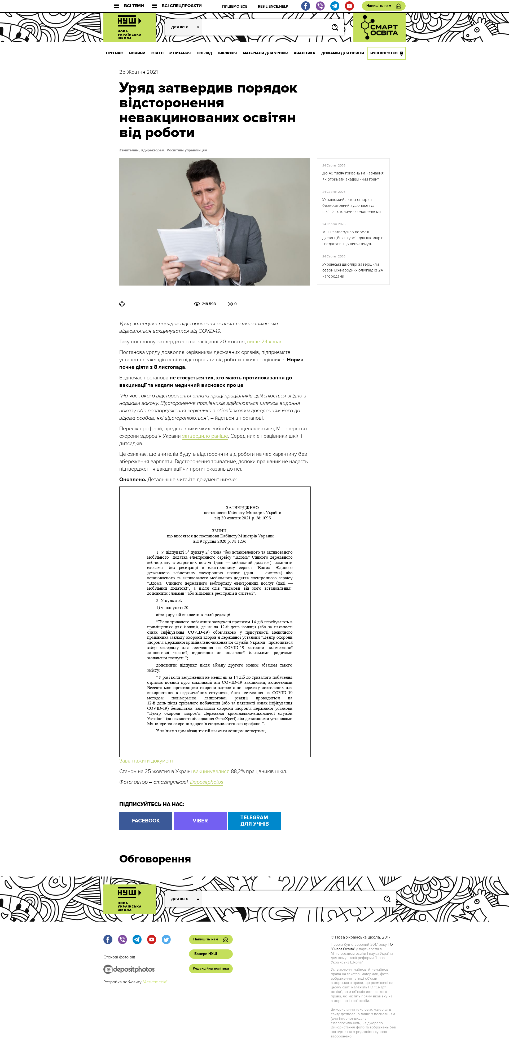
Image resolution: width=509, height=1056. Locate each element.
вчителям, (131, 150)
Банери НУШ (205, 954)
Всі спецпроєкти (182, 5)
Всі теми (134, 5)
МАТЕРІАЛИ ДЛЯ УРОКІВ (265, 53)
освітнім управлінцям (188, 150)
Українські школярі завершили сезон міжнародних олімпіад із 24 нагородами (352, 270)
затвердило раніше (205, 436)
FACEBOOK (146, 821)
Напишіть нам (378, 5)
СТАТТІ (157, 53)
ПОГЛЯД (204, 53)
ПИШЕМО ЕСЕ (234, 6)
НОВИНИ (137, 53)
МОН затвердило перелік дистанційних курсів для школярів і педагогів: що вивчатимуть (352, 238)
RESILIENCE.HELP (273, 6)
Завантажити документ (146, 761)
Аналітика (304, 53)
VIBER (200, 821)
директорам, (154, 150)
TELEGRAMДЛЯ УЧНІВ (254, 820)
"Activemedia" (155, 982)
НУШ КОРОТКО (384, 53)
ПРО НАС (114, 53)
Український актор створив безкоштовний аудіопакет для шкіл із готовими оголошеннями (351, 205)
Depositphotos (206, 782)
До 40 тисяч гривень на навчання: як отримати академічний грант (353, 176)
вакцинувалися (211, 771)
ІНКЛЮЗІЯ (227, 53)
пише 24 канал (265, 342)
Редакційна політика (211, 968)
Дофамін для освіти (342, 53)
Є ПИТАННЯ (180, 53)
